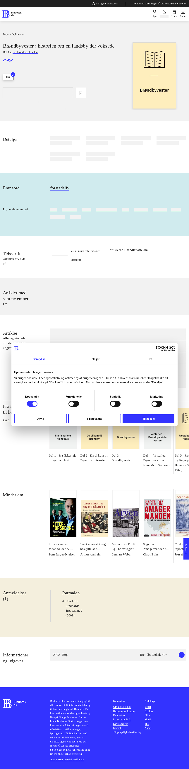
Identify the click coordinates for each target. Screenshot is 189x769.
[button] (118, 655)
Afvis (40, 418)
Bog (8, 76)
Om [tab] (149, 359)
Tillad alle (148, 418)
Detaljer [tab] (95, 359)
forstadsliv (59, 188)
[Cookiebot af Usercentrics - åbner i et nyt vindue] (158, 348)
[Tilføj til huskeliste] (81, 93)
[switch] (73, 404)
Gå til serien (11, 420)
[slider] (154, 76)
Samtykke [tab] (39, 359)
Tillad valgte (94, 418)
